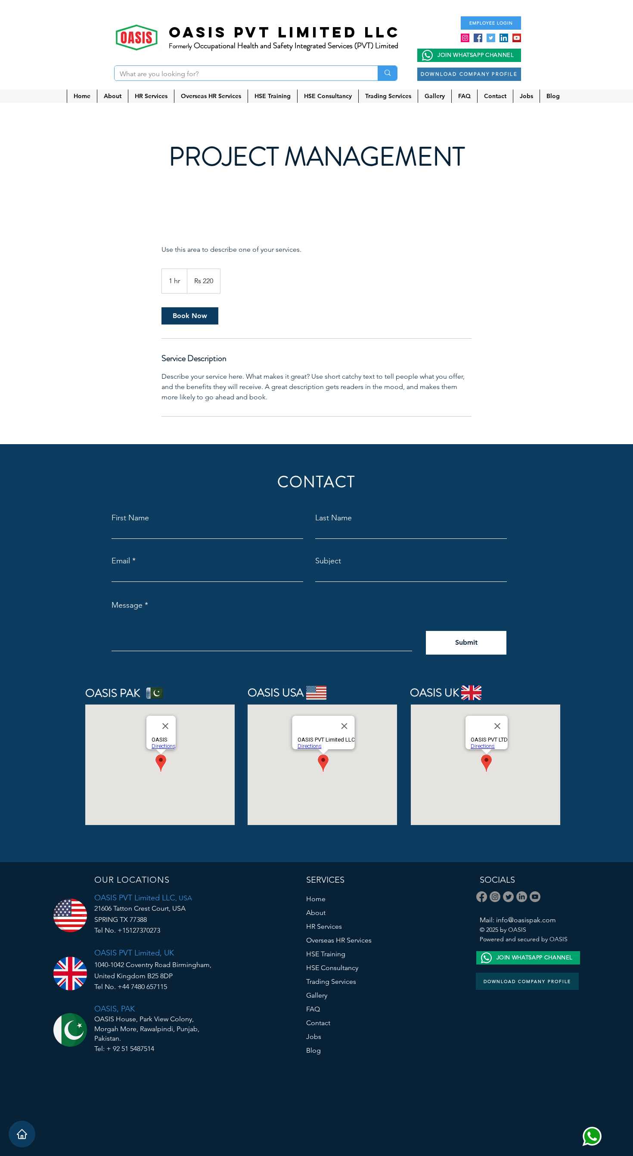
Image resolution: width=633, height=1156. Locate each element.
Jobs (313, 1036)
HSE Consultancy (332, 968)
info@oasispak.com (526, 920)
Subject (328, 561)
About (316, 913)
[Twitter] (491, 38)
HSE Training (325, 954)
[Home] (22, 1134)
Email (121, 561)
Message (127, 605)
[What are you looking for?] (387, 73)
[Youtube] (535, 896)
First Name (130, 518)
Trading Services (331, 981)
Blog (313, 1050)
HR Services (324, 926)
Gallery (316, 995)
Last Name (333, 518)
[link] (189, 316)
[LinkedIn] (504, 38)
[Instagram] (465, 38)
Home (316, 899)
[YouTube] (516, 38)
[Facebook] (478, 38)
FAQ (313, 1009)
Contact (318, 1023)
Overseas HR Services (339, 940)
